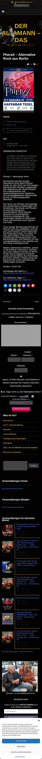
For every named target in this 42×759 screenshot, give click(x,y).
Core (32, 162)
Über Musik (7, 443)
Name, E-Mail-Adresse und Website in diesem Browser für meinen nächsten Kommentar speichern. (21, 382)
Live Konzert (11, 167)
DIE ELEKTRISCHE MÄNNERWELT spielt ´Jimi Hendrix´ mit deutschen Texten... (27, 615)
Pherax (14, 169)
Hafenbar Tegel (12, 143)
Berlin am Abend (22, 158)
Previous (7, 302)
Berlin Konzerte (18, 160)
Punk (20, 169)
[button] (39, 720)
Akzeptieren (21, 741)
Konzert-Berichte (9, 434)
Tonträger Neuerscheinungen (14, 439)
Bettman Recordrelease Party (28, 597)
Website (21, 366)
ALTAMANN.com (22, 156)
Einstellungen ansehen (21, 752)
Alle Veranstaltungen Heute (12, 488)
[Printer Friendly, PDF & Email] (32, 64)
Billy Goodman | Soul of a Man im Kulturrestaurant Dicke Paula (28, 526)
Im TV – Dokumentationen (13, 425)
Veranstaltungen (28, 169)
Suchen (33, 465)
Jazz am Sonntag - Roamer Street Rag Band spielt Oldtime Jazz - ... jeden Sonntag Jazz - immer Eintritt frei (28, 544)
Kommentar (21, 322)
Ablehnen (21, 746)
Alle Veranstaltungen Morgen (13, 507)
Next (37, 302)
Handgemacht (24, 165)
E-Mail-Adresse (28, 353)
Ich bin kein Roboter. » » (9, 396)
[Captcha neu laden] (33, 396)
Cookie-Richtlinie (20, 756)
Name (14, 355)
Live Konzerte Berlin (24, 167)
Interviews (7, 429)
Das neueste (8, 420)
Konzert (32, 165)
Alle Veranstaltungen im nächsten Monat (17, 651)
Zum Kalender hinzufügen (19, 130)
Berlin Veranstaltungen (22, 162)
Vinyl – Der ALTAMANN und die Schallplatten (20, 447)
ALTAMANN (11, 156)
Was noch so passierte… (12, 452)
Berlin (13, 158)
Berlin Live (28, 160)
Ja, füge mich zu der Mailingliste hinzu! (21, 392)
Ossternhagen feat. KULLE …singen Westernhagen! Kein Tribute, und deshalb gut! (28, 563)
